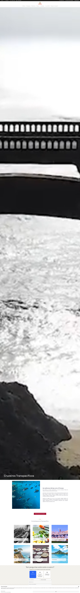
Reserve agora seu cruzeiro (40, 513)
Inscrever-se (62, 0)
